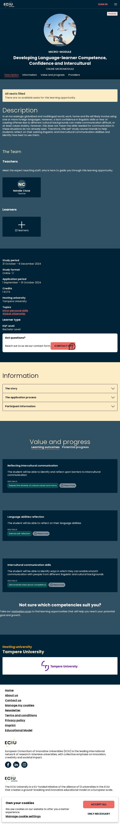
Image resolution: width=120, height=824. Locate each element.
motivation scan (21, 611)
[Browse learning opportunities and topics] (115, 4)
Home (9, 690)
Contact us (13, 700)
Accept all (99, 804)
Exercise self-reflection (19, 533)
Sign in (103, 4)
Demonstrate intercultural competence (27, 584)
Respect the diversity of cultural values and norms (33, 485)
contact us (63, 346)
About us (11, 695)
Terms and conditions (21, 715)
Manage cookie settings (23, 816)
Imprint (10, 725)
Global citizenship (13, 313)
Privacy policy (15, 720)
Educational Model (18, 730)
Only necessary (99, 814)
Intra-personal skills (15, 310)
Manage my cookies (19, 705)
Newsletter (12, 710)
